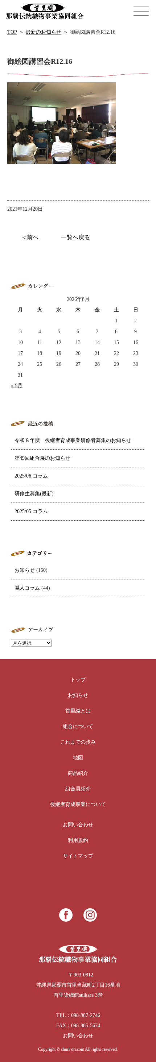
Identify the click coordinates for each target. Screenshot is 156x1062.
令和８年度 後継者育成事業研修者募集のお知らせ (73, 440)
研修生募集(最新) (34, 493)
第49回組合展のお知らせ (42, 458)
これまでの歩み (78, 742)
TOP (12, 32)
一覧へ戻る (75, 237)
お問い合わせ (78, 824)
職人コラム (27, 588)
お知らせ (25, 570)
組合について (78, 726)
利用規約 (78, 840)
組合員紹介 (78, 789)
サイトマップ (78, 856)
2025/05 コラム (31, 511)
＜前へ (29, 237)
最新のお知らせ (43, 32)
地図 (78, 757)
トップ (78, 679)
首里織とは (78, 711)
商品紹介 (78, 773)
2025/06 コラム (31, 476)
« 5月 (16, 385)
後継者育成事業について (78, 804)
